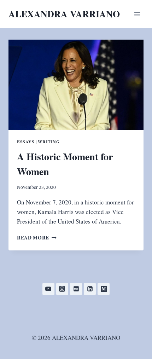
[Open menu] (137, 13)
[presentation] (76, 85)
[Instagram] (62, 289)
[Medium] (104, 289)
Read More (37, 237)
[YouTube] (48, 289)
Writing (48, 142)
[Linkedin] (90, 289)
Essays (26, 142)
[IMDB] (76, 289)
